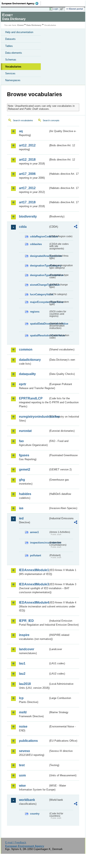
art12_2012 (27, 145)
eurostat (25, 431)
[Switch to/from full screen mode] (62, 9)
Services (10, 73)
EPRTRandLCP (31, 398)
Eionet (20, 25)
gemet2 (24, 469)
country (34, 813)
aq (21, 131)
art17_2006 (27, 173)
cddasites (36, 244)
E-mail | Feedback (15, 842)
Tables (9, 45)
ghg (22, 479)
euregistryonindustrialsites (33, 416)
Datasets (10, 38)
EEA (21, 3)
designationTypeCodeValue (39, 275)
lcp (21, 698)
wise (22, 785)
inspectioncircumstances (39, 542)
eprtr (22, 384)
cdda (23, 226)
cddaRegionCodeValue (39, 236)
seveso (24, 751)
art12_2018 (27, 159)
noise (23, 726)
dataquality (27, 374)
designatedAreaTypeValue (39, 255)
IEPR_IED (26, 620)
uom (22, 775)
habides (25, 494)
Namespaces (12, 80)
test (22, 765)
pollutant (35, 555)
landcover (26, 649)
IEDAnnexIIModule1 (33, 570)
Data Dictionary (33, 25)
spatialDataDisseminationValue (39, 323)
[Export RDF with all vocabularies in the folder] (75, 227)
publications (28, 740)
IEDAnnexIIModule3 (33, 584)
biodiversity (28, 216)
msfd (23, 712)
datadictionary (30, 359)
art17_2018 (27, 202)
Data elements (13, 52)
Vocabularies (13, 66)
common (25, 349)
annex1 (34, 532)
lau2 (22, 673)
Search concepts (51, 120)
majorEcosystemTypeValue (39, 301)
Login (55, 9)
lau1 (22, 663)
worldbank (27, 800)
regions (34, 311)
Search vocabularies (23, 120)
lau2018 (25, 684)
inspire (24, 635)
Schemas (10, 59)
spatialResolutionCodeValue (39, 335)
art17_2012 (27, 188)
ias (21, 508)
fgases (24, 455)
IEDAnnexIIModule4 (33, 602)
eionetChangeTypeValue (39, 284)
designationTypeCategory (39, 265)
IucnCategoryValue (39, 294)
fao (21, 441)
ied (21, 518)
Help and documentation (19, 32)
